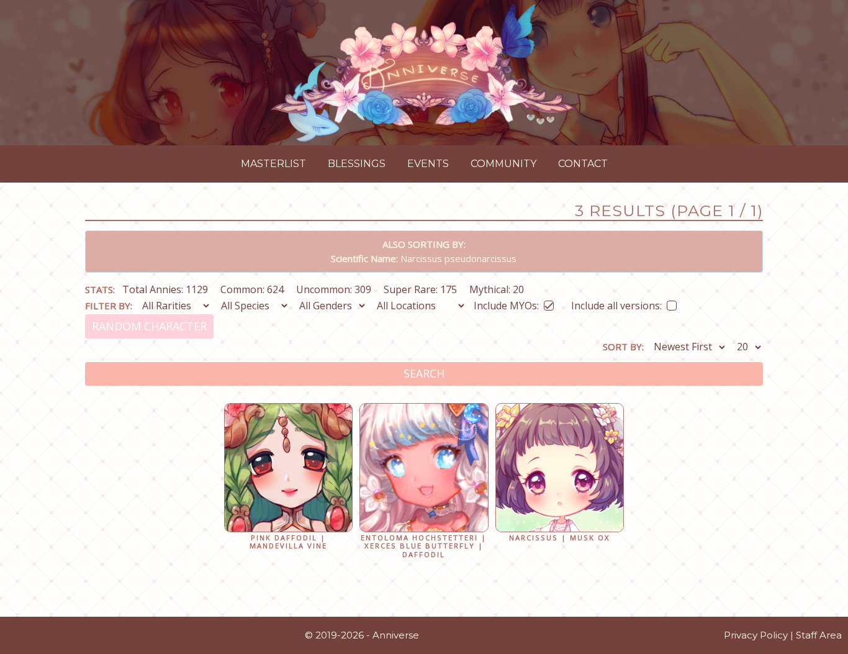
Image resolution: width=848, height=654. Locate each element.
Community (503, 164)
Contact (583, 164)
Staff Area (819, 635)
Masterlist (273, 164)
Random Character (149, 326)
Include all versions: (616, 303)
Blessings (357, 164)
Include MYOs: (506, 303)
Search (424, 373)
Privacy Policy (756, 635)
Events (428, 164)
